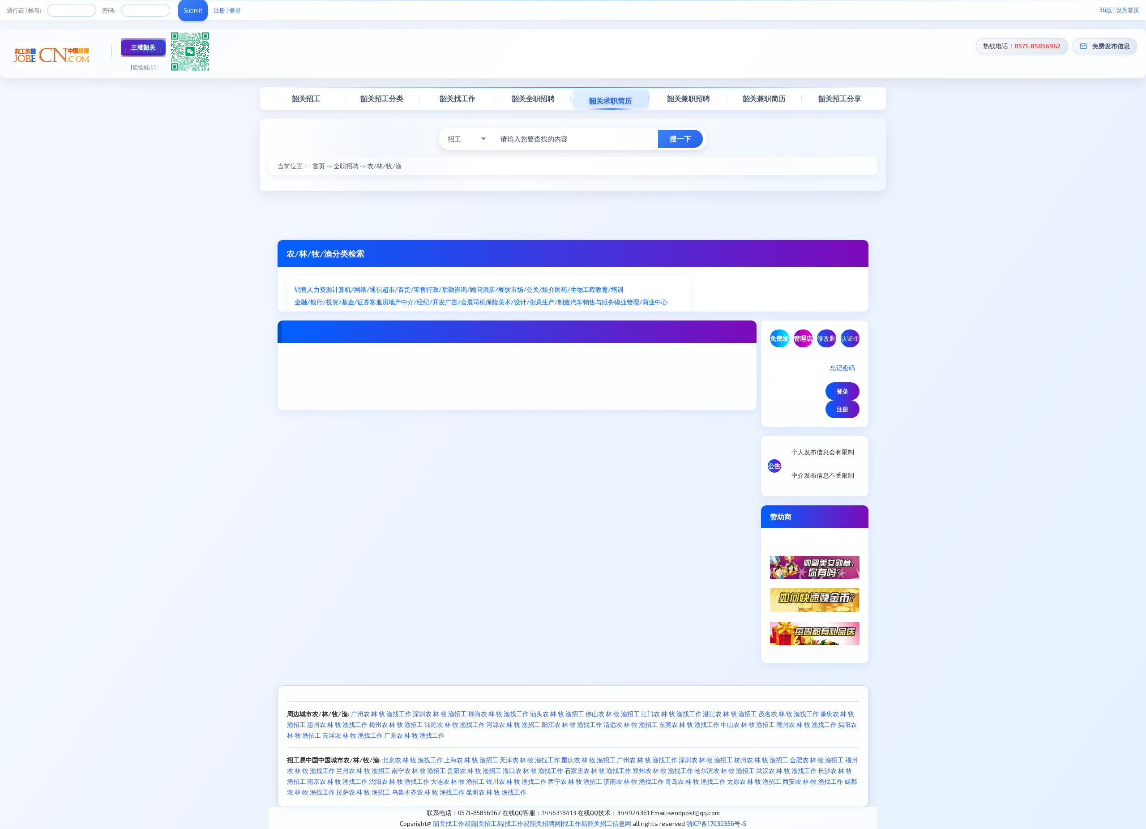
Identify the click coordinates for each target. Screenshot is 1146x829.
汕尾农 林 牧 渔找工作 (454, 724)
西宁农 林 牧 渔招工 (575, 781)
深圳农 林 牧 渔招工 (440, 714)
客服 (376, 302)
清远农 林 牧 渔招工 (630, 724)
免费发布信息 (1111, 46)
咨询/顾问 (468, 289)
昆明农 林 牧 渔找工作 (496, 792)
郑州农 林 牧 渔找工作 (663, 770)
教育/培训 (609, 289)
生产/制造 (556, 302)
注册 (219, 10)
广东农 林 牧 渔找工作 (414, 735)
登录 (235, 10)
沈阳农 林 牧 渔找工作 (399, 781)
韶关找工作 (457, 98)
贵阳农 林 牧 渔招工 (474, 770)
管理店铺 (803, 340)
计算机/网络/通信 (357, 289)
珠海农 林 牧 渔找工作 (498, 714)
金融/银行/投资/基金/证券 (332, 302)
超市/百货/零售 (404, 289)
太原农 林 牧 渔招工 (754, 781)
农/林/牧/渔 (384, 166)
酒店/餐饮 (497, 289)
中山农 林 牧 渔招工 (748, 724)
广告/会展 (459, 302)
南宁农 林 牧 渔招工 (419, 770)
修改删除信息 (826, 340)
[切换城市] (143, 67)
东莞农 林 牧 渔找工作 (689, 724)
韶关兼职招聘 (688, 98)
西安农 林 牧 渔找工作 (813, 781)
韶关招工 (306, 98)
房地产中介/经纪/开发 (413, 302)
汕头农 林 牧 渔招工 (557, 714)
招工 (454, 139)
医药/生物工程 (575, 289)
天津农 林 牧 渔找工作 (530, 760)
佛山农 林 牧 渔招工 (613, 714)
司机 (479, 302)
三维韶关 (143, 47)
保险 (492, 302)
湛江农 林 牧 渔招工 (730, 714)
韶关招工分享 (839, 98)
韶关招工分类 (381, 98)
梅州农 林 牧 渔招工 (396, 724)
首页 (318, 166)
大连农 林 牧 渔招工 (458, 781)
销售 (301, 289)
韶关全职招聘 (533, 98)
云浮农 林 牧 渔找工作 (352, 735)
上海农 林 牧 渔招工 (471, 760)
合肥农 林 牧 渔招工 (817, 760)
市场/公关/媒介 (533, 289)
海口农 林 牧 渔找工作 (533, 770)
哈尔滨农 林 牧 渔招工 (724, 770)
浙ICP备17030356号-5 (716, 823)
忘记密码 (842, 368)
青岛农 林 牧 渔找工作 (695, 781)
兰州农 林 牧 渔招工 (363, 770)
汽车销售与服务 (592, 302)
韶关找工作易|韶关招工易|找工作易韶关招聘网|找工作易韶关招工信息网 (532, 823)
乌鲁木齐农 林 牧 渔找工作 (428, 792)
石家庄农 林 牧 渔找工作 (597, 770)
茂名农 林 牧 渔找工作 (788, 714)
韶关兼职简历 (764, 98)
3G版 (1105, 9)
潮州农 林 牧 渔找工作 (806, 724)
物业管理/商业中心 (640, 302)
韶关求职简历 (610, 100)
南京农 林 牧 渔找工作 (337, 781)
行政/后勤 (440, 289)
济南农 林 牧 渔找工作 (633, 781)
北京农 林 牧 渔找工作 (412, 760)
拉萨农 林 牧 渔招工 (363, 792)
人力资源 (319, 289)
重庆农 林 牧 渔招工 (588, 760)
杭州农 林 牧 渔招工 (761, 760)
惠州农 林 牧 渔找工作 (337, 724)
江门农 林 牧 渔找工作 (671, 714)
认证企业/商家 (850, 340)
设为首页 (1127, 9)
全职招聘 (346, 166)
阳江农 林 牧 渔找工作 (572, 724)
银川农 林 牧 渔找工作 (516, 781)
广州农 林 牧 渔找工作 (381, 714)
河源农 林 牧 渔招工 (513, 724)
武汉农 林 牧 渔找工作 (786, 770)
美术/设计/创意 (520, 302)
